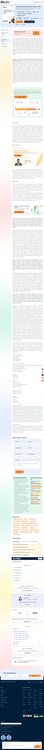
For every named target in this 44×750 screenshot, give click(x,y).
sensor (41, 48)
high (21, 42)
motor (25, 247)
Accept (37, 746)
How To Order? (3, 698)
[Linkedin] (25, 163)
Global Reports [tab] (16, 541)
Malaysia (35, 695)
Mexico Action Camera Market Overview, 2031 (27, 660)
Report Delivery (16, 643)
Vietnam (29, 710)
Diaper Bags (16, 532)
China (29, 691)
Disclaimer (3, 681)
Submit (18, 471)
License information (4, 697)
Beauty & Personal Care (21, 15)
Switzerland (36, 702)
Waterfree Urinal (17, 529)
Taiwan (40, 702)
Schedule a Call (27, 18)
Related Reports (4, 46)
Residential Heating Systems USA (26, 532)
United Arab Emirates (35, 706)
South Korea (40, 699)
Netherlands (25, 697)
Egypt (40, 691)
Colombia (35, 691)
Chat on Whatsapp (17, 567)
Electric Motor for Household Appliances (29, 523)
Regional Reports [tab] (24, 541)
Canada (40, 689)
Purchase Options (17, 561)
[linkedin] (39, 682)
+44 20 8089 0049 (17, 572)
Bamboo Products (24, 527)
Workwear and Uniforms (18, 519)
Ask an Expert (17, 155)
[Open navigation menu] (42, 2)
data (39, 412)
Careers (2, 693)
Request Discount (27, 621)
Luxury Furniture (17, 534)
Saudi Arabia (29, 699)
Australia (29, 689)
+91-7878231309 (4, 729)
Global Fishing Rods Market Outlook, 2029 (20, 554)
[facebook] (33, 682)
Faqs (2, 36)
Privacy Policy (9, 681)
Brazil (35, 689)
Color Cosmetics (16, 523)
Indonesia (41, 693)
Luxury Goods (32, 521)
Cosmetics (32, 527)
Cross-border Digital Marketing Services (21, 521)
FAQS (2, 704)
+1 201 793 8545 (17, 575)
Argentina (24, 689)
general (30, 338)
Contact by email (17, 578)
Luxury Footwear (25, 529)
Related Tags (3, 43)
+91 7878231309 (17, 570)
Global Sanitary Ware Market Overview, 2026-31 (21, 552)
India (35, 693)
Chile (23, 691)
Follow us (29, 682)
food (15, 273)
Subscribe (34, 675)
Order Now (36, 33)
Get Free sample (30, 21)
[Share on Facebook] (21, 24)
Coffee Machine (16, 525)
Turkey (29, 704)
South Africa (35, 699)
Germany (30, 693)
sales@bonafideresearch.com (6, 731)
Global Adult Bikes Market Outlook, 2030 (20, 544)
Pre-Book (20, 21)
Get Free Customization (27, 590)
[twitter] (35, 682)
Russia (24, 698)
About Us (2, 689)
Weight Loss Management (26, 525)
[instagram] (37, 682)
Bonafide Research (21, 11)
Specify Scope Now (19, 212)
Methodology (3, 691)
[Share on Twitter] (23, 24)
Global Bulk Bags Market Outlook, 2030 (20, 547)
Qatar (40, 697)
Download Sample (21, 96)
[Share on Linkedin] (25, 24)
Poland (35, 697)
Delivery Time (15, 628)
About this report (4, 29)
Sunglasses (37, 532)
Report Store (36, 2)
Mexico (40, 695)
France (24, 693)
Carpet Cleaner (16, 527)
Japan (29, 695)
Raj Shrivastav (35, 18)
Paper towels (40, 127)
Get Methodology (27, 652)
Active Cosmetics (32, 519)
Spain (24, 702)
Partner (2, 695)
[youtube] (41, 682)
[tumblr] (42, 682)
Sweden (29, 702)
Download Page (20, 18)
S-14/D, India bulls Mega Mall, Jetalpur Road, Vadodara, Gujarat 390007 (9, 726)
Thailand (24, 704)
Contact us (3, 706)
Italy (23, 695)
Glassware (35, 525)
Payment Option (16, 641)
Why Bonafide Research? (3, 40)
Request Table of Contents (4, 33)
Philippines (30, 697)
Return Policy (3, 700)
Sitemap (14, 681)
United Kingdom (41, 705)
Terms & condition (4, 702)
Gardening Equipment (34, 529)
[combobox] (40, 558)
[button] (40, 2)
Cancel (37, 743)
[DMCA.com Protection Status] (41, 716)
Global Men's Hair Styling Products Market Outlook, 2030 (23, 549)
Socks (26, 519)
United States (24, 711)
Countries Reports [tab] (34, 541)
